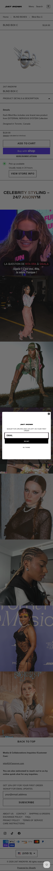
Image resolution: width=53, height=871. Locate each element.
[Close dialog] (49, 414)
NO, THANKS (26, 447)
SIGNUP (26, 441)
